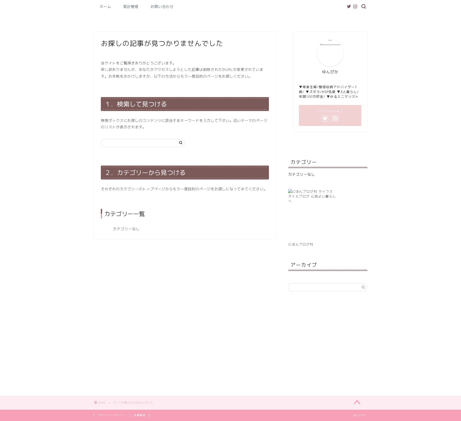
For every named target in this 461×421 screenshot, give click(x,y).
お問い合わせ (162, 6)
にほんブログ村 (300, 244)
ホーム (105, 6)
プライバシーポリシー (111, 415)
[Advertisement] (327, 343)
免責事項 (139, 415)
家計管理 (131, 6)
